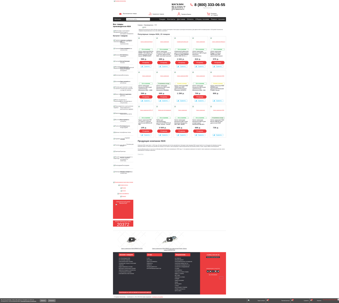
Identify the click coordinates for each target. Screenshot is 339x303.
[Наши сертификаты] (123, 193)
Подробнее (140, 154)
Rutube (215, 271)
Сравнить (147, 66)
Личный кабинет (179, 259)
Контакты (171, 19)
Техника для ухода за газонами (127, 263)
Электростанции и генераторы (127, 270)
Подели (215, 278)
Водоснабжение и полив (125, 266)
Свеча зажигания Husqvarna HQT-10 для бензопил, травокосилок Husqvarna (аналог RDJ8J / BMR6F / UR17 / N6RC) (199, 53)
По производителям (124, 258)
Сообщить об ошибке (157, 297)
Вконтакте (208, 271)
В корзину (146, 62)
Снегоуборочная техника (126, 261)
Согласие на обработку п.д (182, 265)
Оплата (190, 19)
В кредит (177, 278)
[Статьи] (123, 190)
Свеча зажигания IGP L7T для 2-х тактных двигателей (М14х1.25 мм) (145, 122)
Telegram (218, 271)
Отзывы (177, 268)
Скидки (162, 19)
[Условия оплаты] (123, 185)
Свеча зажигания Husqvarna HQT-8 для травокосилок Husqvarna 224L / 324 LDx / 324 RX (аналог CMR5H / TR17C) (199, 88)
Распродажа (178, 283)
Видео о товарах (179, 273)
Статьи (177, 285)
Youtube (210, 271)
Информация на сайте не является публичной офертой (135, 292)
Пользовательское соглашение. (28, 301)
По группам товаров (124, 259)
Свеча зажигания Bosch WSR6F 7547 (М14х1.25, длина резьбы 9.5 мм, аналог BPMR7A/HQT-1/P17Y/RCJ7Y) (145, 53)
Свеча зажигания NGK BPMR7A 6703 (131, 248)
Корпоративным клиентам (154, 268)
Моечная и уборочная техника (127, 268)
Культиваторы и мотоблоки (126, 273)
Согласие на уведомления (182, 266)
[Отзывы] (123, 188)
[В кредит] (123, 196)
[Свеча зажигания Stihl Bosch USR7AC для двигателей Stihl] (217, 110)
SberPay (221, 277)
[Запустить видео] (132, 239)
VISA (205, 278)
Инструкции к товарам (181, 287)
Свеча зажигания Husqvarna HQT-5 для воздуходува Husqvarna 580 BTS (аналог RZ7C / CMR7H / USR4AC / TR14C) (199, 122)
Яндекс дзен (213, 271)
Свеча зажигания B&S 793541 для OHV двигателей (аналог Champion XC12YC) (181, 88)
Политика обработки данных (330, 299)
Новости (149, 265)
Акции (176, 282)
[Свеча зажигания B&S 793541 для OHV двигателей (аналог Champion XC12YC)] (181, 76)
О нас (148, 258)
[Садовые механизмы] (139, 1)
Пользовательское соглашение (183, 261)
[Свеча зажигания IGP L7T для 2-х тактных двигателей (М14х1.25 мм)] (145, 110)
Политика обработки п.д (181, 263)
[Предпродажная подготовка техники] (123, 182)
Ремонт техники (218, 19)
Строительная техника (125, 271)
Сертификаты (178, 270)
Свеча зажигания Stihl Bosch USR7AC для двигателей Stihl (217, 121)
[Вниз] (331, 12)
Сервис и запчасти (180, 289)
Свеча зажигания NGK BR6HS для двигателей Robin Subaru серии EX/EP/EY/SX (169, 249)
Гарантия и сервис (180, 277)
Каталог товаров (120, 36)
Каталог (118, 19)
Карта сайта (178, 290)
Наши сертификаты (152, 261)
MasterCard (209, 278)
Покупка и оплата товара (181, 271)
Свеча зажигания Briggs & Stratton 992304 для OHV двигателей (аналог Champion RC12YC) (216, 53)
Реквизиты (150, 263)
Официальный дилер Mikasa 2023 (123, 202)
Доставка (181, 19)
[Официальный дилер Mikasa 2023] (123, 206)
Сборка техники (202, 19)
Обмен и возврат (179, 280)
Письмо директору (152, 266)
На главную (178, 258)
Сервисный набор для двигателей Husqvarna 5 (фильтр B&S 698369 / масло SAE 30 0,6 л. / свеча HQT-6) (181, 53)
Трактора (121, 265)
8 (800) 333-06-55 (209, 4)
